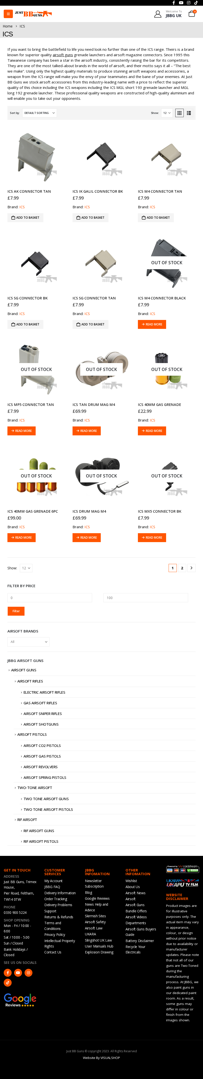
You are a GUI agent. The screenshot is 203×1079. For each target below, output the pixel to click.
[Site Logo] (33, 14)
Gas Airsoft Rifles (40, 702)
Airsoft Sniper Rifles (43, 713)
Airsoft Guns (23, 669)
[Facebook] (8, 973)
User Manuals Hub (99, 946)
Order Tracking (55, 898)
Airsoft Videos (136, 917)
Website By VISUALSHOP (101, 1057)
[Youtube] (18, 973)
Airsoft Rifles (30, 681)
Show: (155, 113)
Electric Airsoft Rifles (44, 692)
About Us (133, 886)
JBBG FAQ (52, 886)
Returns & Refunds (58, 917)
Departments (136, 923)
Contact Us (52, 952)
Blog (88, 892)
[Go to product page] (36, 156)
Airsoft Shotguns (41, 724)
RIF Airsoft (27, 819)
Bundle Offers (136, 911)
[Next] (191, 568)
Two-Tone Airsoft (34, 787)
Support (50, 911)
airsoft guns (63, 54)
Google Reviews (97, 898)
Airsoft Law (93, 928)
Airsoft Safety (95, 922)
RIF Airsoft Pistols (41, 841)
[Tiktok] (8, 983)
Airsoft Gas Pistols (42, 756)
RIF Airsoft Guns (39, 830)
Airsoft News (135, 893)
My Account (53, 880)
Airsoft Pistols (32, 734)
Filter (16, 611)
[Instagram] (28, 973)
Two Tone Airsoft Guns (46, 798)
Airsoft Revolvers (41, 766)
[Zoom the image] (20, 995)
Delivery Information (60, 893)
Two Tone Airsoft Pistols (48, 809)
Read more (154, 324)
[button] (179, 113)
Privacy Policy (54, 934)
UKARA (90, 934)
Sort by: (15, 113)
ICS (22, 206)
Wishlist (131, 880)
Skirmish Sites (95, 916)
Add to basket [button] (27, 217)
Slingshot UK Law (98, 940)
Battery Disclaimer (140, 940)
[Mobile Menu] (8, 14)
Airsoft (131, 898)
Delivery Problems (58, 904)
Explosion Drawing (99, 952)
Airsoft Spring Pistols (45, 777)
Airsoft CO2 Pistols (42, 745)
